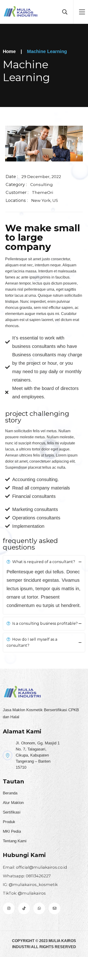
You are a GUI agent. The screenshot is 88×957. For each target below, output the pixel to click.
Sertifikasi (11, 812)
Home (9, 51)
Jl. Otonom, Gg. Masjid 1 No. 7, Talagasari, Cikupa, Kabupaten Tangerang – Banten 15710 (38, 755)
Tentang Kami (15, 841)
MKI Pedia (12, 831)
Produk (9, 822)
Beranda (10, 793)
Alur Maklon (13, 802)
